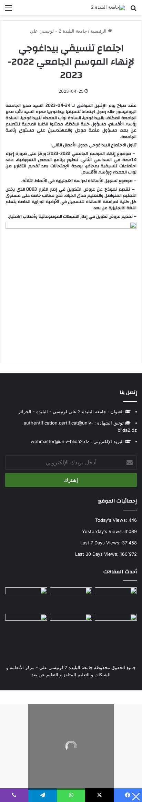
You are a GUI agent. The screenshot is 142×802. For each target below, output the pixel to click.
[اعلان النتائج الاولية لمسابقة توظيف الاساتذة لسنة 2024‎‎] (26, 599)
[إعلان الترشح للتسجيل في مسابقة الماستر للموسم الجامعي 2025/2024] (71, 599)
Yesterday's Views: (103, 531)
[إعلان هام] (116, 629)
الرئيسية (99, 31)
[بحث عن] (133, 10)
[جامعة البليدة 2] (108, 7)
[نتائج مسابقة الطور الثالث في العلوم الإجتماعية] (26, 625)
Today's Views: (112, 520)
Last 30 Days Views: (97, 554)
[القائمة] (8, 10)
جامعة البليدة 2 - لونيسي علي (58, 31)
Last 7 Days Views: (101, 542)
